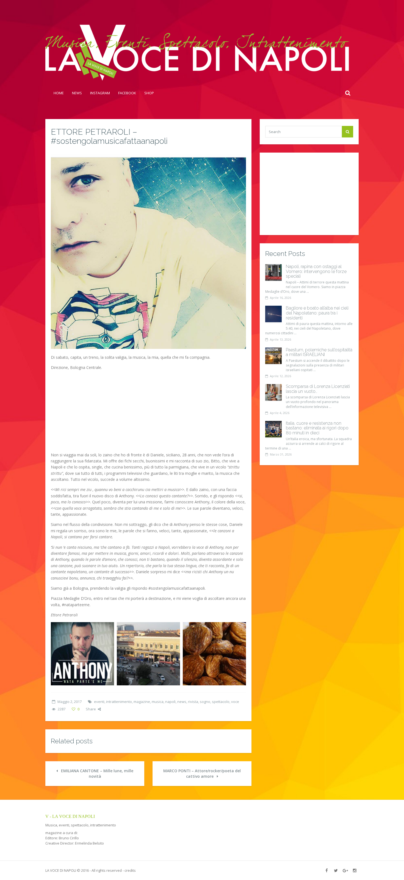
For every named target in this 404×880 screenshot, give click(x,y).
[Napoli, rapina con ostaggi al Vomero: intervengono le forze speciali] (273, 272)
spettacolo (220, 701)
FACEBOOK (127, 92)
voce (235, 701)
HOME (59, 92)
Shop (149, 92)
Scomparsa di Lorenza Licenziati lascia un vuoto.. (318, 389)
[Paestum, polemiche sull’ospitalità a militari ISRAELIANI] (273, 355)
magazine (142, 701)
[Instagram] (354, 870)
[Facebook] (326, 870)
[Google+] (345, 870)
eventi (99, 701)
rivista (193, 701)
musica (158, 701)
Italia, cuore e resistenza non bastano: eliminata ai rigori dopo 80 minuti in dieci (317, 428)
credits (130, 870)
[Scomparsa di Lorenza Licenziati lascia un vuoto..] (273, 392)
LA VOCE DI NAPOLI (60, 870)
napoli (170, 701)
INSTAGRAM (100, 92)
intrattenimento (119, 701)
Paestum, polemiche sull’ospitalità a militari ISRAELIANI (319, 352)
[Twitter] (336, 870)
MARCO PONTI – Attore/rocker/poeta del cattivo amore (202, 773)
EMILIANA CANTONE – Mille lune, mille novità (96, 773)
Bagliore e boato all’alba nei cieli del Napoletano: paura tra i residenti (317, 312)
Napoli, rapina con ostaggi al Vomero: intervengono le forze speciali (316, 271)
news (181, 701)
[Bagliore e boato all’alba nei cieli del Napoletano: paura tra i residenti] (273, 314)
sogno (205, 701)
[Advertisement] (148, 413)
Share (91, 709)
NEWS (77, 92)
